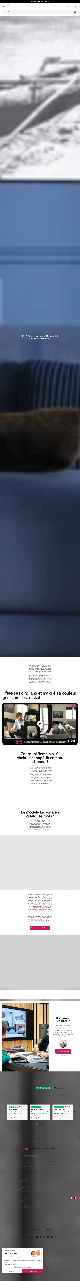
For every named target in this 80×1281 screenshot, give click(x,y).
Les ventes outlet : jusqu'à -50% (40, 1)
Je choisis (12, 1271)
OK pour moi (32, 1271)
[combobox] (40, 12)
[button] (3, 6)
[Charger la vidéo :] (40, 724)
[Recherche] (75, 12)
